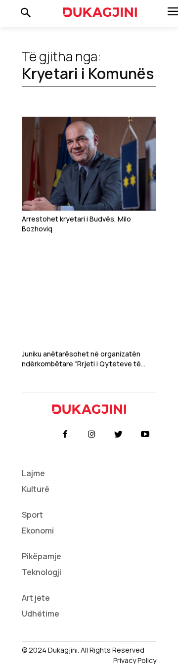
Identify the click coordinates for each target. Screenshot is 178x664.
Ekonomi (38, 530)
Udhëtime (40, 613)
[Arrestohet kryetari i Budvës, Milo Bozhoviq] (89, 164)
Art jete (36, 597)
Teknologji (41, 572)
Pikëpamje (41, 556)
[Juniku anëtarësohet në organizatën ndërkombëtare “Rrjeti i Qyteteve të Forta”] (89, 299)
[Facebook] (65, 434)
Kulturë (35, 489)
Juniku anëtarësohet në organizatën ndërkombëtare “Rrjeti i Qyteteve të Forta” (81, 358)
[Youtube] (145, 434)
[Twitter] (119, 434)
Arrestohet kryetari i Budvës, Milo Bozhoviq (76, 223)
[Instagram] (91, 434)
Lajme (33, 473)
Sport (32, 514)
